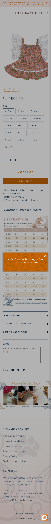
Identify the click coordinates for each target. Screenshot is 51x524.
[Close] (45, 256)
